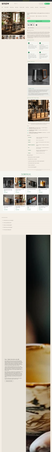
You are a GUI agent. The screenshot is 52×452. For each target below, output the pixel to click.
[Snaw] (5, 4)
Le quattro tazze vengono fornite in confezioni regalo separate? (36, 161)
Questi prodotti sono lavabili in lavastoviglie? (33, 157)
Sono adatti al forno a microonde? (32, 159)
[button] (38, 28)
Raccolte (5, 10)
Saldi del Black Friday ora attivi (26, 0)
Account (42, 3)
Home (2, 10)
